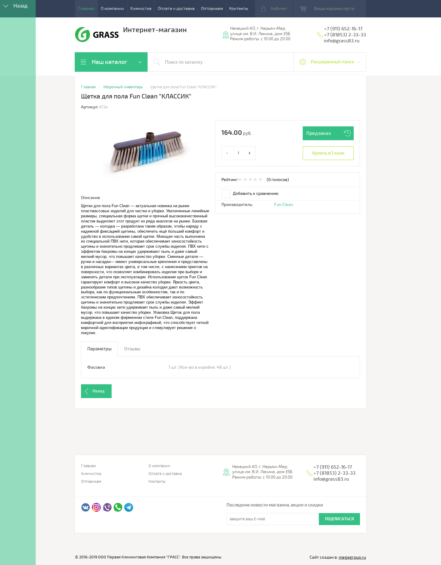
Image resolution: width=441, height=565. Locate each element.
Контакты (238, 8)
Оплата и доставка (176, 8)
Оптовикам (212, 8)
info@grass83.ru (341, 41)
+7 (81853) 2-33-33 (345, 35)
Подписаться (339, 518)
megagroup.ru (352, 557)
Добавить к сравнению (255, 193)
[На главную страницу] (97, 35)
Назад (98, 391)
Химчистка (141, 8)
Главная (86, 8)
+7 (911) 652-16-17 (343, 29)
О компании (112, 8)
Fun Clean (283, 204)
